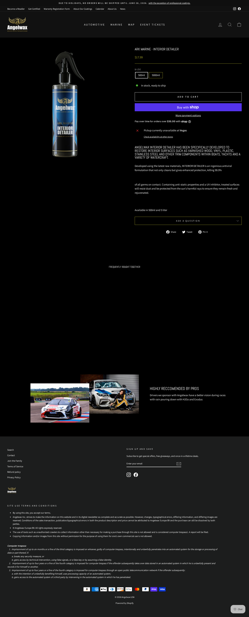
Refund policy (14, 471)
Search (10, 449)
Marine (116, 24)
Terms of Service (15, 466)
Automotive (94, 24)
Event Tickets (152, 24)
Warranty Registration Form (57, 8)
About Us (112, 8)
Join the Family (14, 460)
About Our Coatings (82, 8)
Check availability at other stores (158, 136)
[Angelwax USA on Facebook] (136, 475)
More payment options (188, 115)
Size (138, 69)
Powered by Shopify (125, 603)
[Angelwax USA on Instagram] (129, 475)
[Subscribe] (178, 464)
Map (131, 24)
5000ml (156, 75)
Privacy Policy (14, 477)
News (122, 8)
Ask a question (188, 220)
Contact (11, 455)
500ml (141, 75)
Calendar (100, 8)
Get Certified (34, 8)
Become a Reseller (16, 8)
